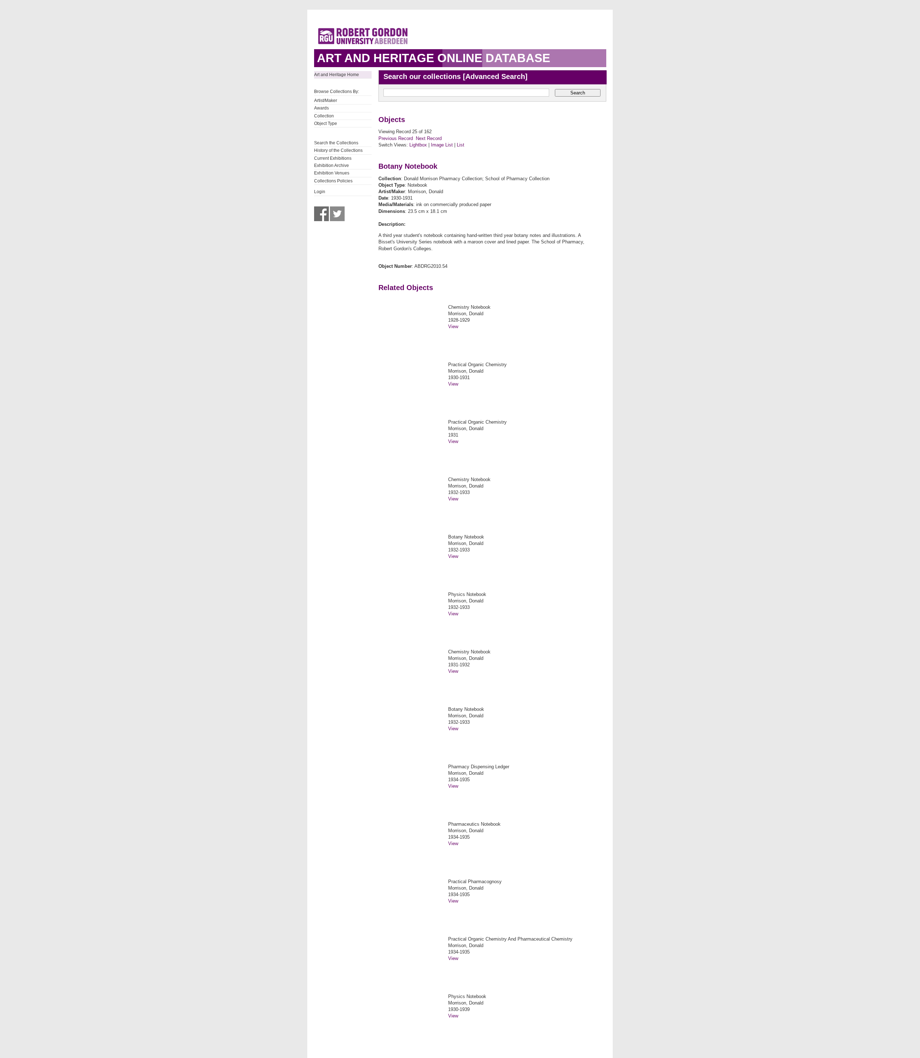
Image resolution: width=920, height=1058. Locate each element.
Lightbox (418, 145)
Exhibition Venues (331, 173)
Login (319, 191)
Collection (324, 115)
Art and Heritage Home (336, 74)
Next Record (429, 138)
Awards (321, 108)
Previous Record (395, 138)
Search (577, 92)
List (460, 145)
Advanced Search (495, 76)
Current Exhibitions (332, 158)
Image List (442, 145)
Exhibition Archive (331, 165)
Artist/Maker (325, 100)
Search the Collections (336, 142)
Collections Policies (333, 180)
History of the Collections (338, 150)
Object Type (325, 123)
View (453, 326)
